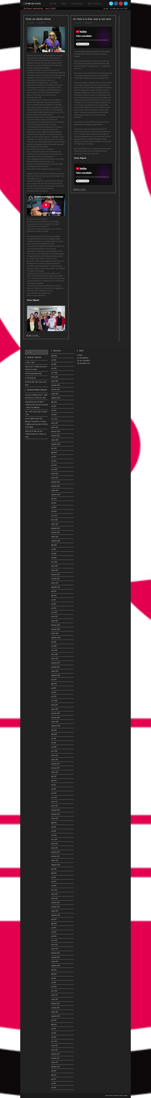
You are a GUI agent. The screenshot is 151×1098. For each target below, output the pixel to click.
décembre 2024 (55, 431)
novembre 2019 (55, 667)
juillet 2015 (54, 873)
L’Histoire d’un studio (40, 397)
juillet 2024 (54, 452)
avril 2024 (54, 465)
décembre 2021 (55, 574)
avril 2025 (54, 414)
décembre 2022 (55, 528)
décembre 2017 (55, 764)
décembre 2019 (55, 663)
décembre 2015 (55, 852)
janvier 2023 (54, 524)
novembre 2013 (55, 957)
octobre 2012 (54, 1012)
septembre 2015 (55, 865)
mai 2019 (53, 692)
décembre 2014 (55, 902)
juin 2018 (53, 738)
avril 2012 (53, 1037)
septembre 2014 (55, 915)
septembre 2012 (55, 1016)
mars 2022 (54, 562)
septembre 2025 (55, 398)
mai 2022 (53, 553)
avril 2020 (54, 646)
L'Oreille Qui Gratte (32, 3)
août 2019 (53, 679)
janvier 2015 (54, 898)
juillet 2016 (54, 823)
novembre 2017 (55, 768)
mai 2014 (53, 932)
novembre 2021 (55, 579)
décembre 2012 (55, 1003)
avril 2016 (53, 835)
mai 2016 (53, 831)
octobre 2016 (54, 818)
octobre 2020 (54, 633)
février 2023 (54, 520)
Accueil (106, 8)
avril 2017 (53, 793)
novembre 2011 (55, 1058)
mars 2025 (54, 419)
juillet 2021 (53, 595)
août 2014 (54, 919)
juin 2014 (53, 928)
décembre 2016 (55, 810)
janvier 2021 (54, 621)
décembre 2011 (55, 1054)
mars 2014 (54, 940)
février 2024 (54, 473)
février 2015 (54, 894)
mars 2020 (54, 650)
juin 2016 (53, 827)
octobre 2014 (54, 911)
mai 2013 (53, 982)
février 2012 (54, 1045)
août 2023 (54, 499)
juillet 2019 (54, 684)
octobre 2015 (54, 860)
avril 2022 (53, 558)
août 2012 (53, 1020)
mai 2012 (53, 1033)
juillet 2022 (54, 545)
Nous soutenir (124, 1095)
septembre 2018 (55, 726)
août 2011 (53, 1071)
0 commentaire (41, 23)
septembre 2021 (55, 587)
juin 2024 (53, 457)
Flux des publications (83, 358)
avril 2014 (53, 936)
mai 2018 (53, 743)
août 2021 (53, 591)
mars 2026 (54, 372)
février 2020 (54, 654)
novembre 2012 (55, 1008)
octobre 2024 (54, 440)
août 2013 (53, 970)
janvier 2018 (54, 759)
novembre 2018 (55, 717)
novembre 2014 (55, 907)
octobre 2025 (54, 394)
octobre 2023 (54, 490)
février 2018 (54, 755)
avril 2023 (54, 511)
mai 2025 (53, 410)
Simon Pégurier (33, 300)
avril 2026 (54, 368)
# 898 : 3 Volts (29, 362)
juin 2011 (53, 1079)
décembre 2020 (55, 625)
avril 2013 (53, 987)
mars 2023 (54, 515)
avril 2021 (53, 608)
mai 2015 (53, 881)
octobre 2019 (54, 671)
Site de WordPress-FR (83, 363)
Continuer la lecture (32, 335)
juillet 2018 (54, 734)
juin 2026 (53, 360)
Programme (116, 1095)
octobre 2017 (54, 772)
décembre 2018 (55, 713)
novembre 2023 (55, 486)
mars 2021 (54, 612)
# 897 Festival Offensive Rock (33, 373)
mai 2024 (53, 461)
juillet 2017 (54, 780)
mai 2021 (53, 604)
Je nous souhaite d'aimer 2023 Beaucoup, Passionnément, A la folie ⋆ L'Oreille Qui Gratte (36, 421)
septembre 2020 (55, 637)
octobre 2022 (54, 536)
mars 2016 (54, 839)
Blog (111, 1095)
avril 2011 (53, 1087)
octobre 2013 (54, 961)
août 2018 (53, 730)
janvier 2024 (54, 478)
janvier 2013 (54, 999)
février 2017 (54, 801)
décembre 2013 (55, 953)
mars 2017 (54, 797)
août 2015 (53, 869)
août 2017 (53, 776)
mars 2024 (54, 469)
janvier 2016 (54, 848)
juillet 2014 (54, 923)
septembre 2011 (55, 1066)
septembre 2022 (55, 541)
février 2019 (54, 705)
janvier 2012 (54, 1050)
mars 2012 (54, 1041)
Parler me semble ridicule (38, 19)
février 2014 (54, 944)
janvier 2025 (54, 427)
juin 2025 (53, 406)
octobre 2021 (54, 583)
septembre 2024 (55, 444)
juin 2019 (53, 688)
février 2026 (54, 377)
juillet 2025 (54, 402)
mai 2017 (53, 789)
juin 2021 (53, 600)
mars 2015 (54, 890)
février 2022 (54, 566)
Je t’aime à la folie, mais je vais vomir (92, 19)
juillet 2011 (53, 1075)
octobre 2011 (54, 1062)
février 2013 (54, 995)
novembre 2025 (55, 389)
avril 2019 (53, 696)
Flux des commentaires (83, 360)
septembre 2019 (55, 675)
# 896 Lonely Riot (30, 378)
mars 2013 (54, 991)
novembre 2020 (55, 629)
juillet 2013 (54, 974)
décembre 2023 (55, 482)
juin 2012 (53, 1029)
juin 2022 (53, 549)
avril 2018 (53, 747)
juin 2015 (53, 877)
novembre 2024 (55, 435)
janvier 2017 (54, 806)
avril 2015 (53, 886)
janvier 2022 (54, 570)
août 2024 (54, 448)
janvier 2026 (54, 381)
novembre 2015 (55, 856)
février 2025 (54, 423)
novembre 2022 (55, 532)
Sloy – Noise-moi (30, 411)
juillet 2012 (53, 1024)
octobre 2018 (54, 722)
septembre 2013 (55, 965)
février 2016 (54, 844)
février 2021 (54, 616)
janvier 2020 (54, 658)
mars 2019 (54, 700)
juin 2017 (53, 785)
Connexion (79, 355)
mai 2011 (53, 1083)
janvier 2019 (54, 709)
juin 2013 (53, 978)
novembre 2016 (55, 814)
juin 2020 (53, 642)
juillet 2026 (54, 356)
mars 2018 (54, 751)
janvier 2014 (54, 949)
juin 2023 (53, 503)
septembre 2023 (55, 494)
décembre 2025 (55, 385)
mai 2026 (53, 364)
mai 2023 (53, 507)
